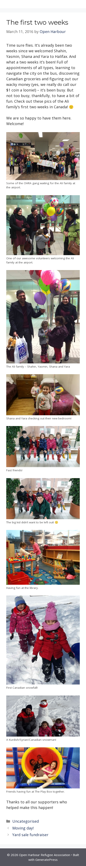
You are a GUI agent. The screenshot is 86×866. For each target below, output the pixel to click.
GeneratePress (46, 859)
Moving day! (23, 828)
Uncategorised (25, 821)
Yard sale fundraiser (30, 834)
